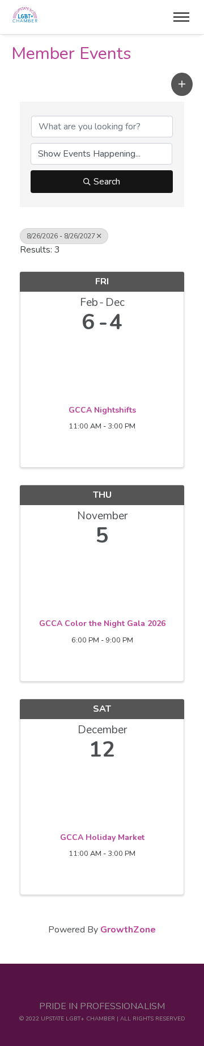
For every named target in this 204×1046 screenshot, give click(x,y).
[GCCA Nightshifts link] (102, 367)
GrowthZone (128, 929)
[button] (182, 84)
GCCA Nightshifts (102, 410)
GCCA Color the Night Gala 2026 (102, 624)
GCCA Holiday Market (102, 838)
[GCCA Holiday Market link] (102, 794)
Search (107, 181)
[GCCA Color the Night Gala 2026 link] (102, 580)
